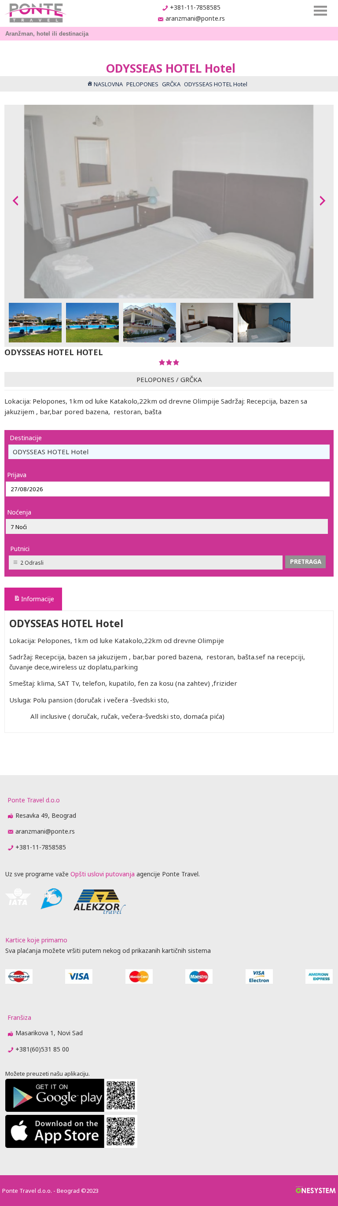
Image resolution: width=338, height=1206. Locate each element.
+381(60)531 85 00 (42, 1049)
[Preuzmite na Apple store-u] (71, 1145)
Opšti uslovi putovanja (102, 874)
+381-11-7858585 (195, 7)
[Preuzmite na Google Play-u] (71, 1109)
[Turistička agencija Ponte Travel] (35, 13)
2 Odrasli (32, 562)
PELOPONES (155, 379)
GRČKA (191, 379)
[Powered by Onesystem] (316, 1190)
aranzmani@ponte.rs (195, 18)
